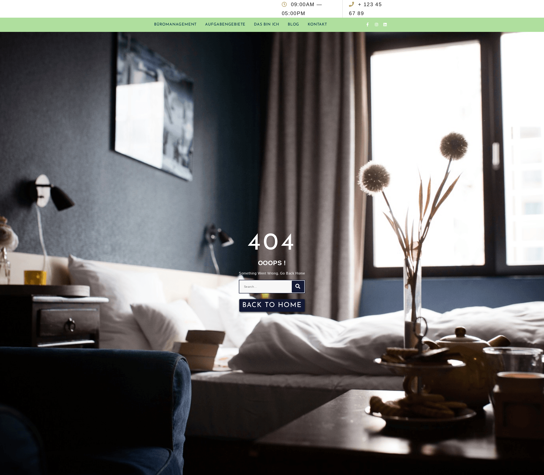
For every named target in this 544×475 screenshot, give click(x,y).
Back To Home (272, 305)
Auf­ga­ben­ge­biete (225, 25)
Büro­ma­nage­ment (175, 25)
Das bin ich (266, 25)
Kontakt (317, 25)
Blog (293, 25)
